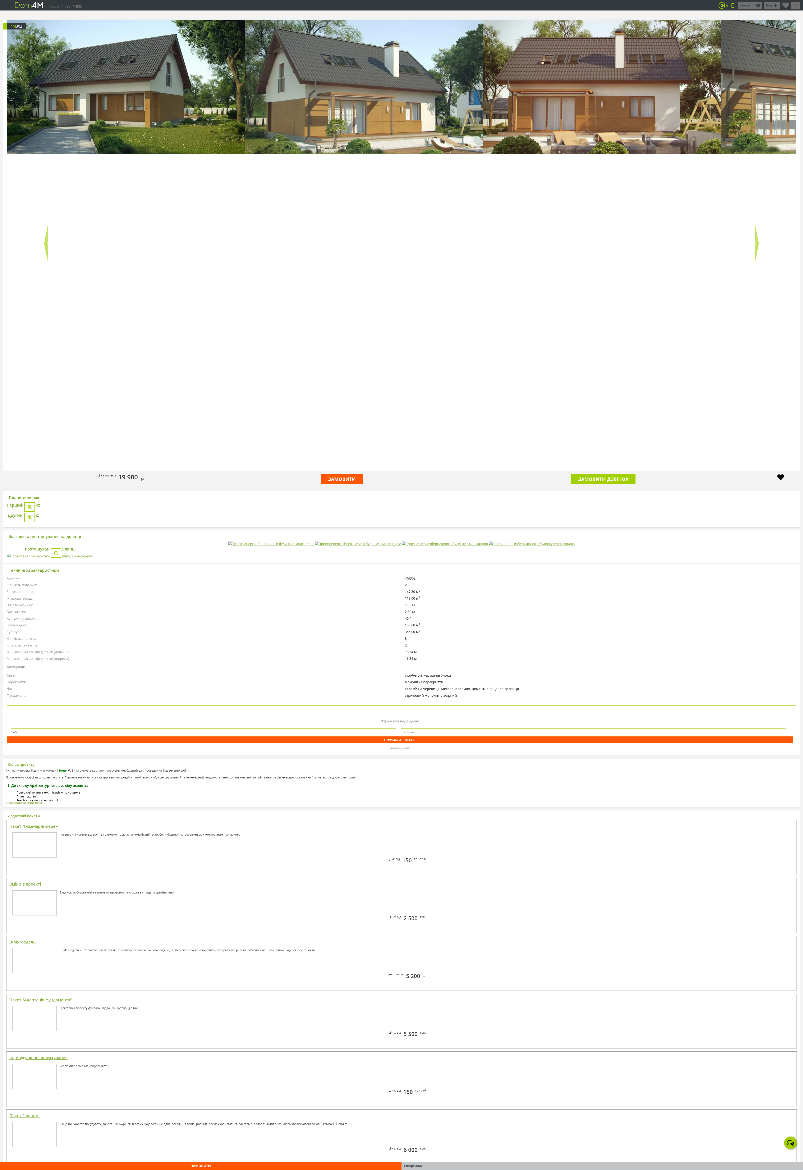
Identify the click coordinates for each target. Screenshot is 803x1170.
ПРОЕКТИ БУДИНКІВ (64, 6)
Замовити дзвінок (603, 479)
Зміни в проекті (25, 1134)
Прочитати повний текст (24, 1052)
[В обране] (780, 478)
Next (756, 243)
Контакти (747, 5)
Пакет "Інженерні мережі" (35, 1076)
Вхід (769, 5)
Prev (46, 243)
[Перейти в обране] (785, 3)
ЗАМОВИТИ (342, 479)
